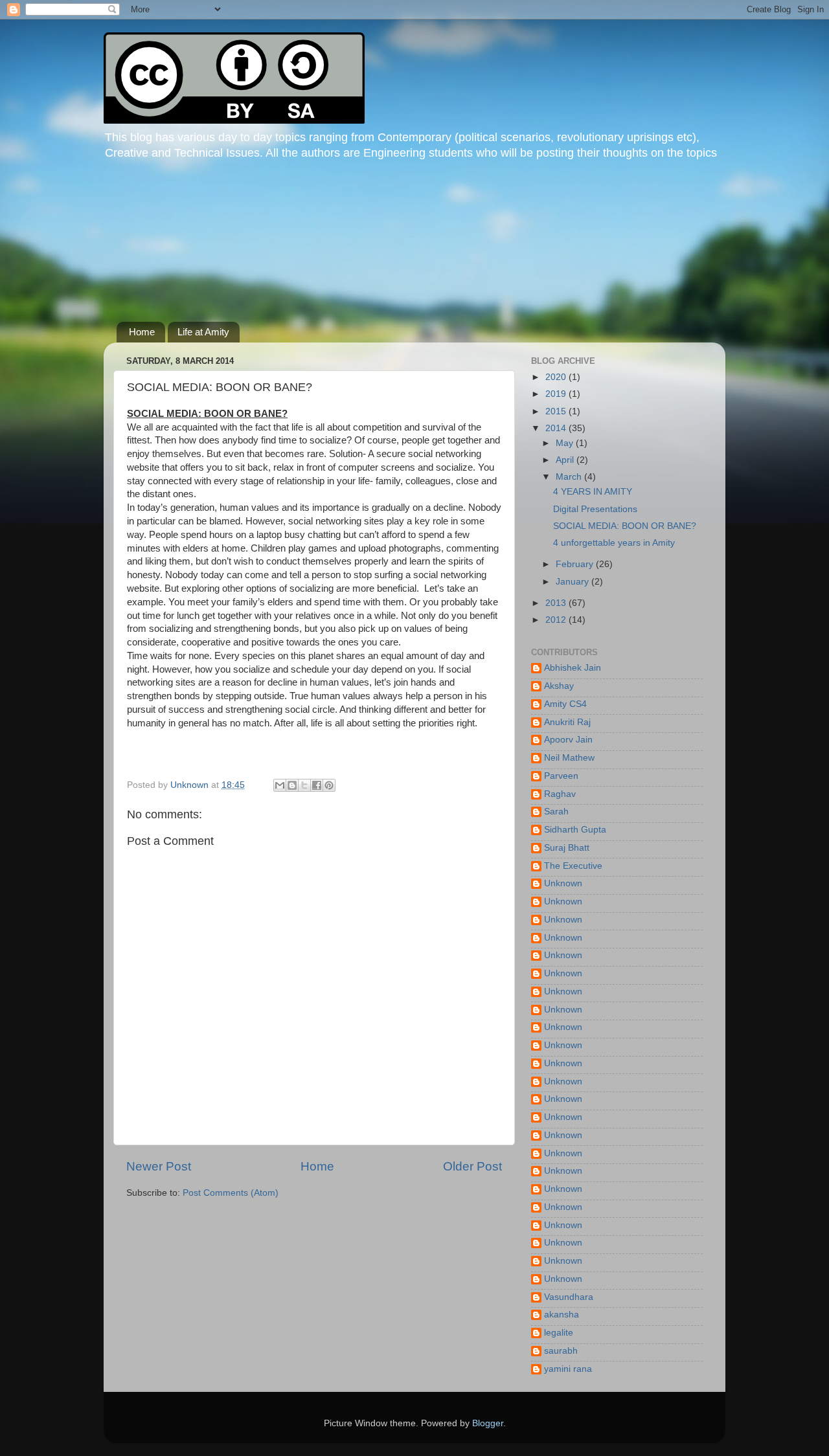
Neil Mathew (569, 758)
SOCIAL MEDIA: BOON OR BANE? (624, 526)
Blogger (487, 1423)
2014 (557, 428)
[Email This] (279, 785)
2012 (557, 620)
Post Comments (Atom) (230, 1193)
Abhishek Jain (572, 668)
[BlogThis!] (292, 785)
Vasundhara (568, 1297)
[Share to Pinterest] (329, 785)
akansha (561, 1314)
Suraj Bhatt (566, 848)
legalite (558, 1333)
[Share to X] (304, 785)
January (573, 582)
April (566, 460)
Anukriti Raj (567, 722)
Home (142, 331)
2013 (557, 603)
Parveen (561, 776)
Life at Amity (203, 331)
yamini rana (568, 1369)
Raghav (560, 794)
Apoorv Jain (568, 740)
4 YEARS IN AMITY (592, 492)
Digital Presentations (595, 509)
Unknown (563, 883)
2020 (557, 377)
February (576, 564)
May (566, 443)
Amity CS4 (565, 704)
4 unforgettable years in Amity (614, 543)
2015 (557, 411)
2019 (557, 394)
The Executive (573, 866)
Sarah (556, 811)
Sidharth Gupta (575, 829)
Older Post (472, 1166)
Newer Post (158, 1166)
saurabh (561, 1351)
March (570, 477)
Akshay (559, 686)
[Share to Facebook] (316, 785)
